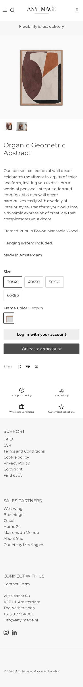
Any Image (23, 671)
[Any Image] (41, 10)
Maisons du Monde (21, 532)
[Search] (14, 10)
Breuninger (14, 514)
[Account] (78, 10)
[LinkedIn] (14, 632)
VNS (56, 671)
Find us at (13, 475)
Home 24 (12, 526)
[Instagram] (6, 632)
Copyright (13, 469)
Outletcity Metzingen (23, 545)
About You (13, 538)
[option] (41, 77)
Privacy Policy (17, 463)
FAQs (8, 439)
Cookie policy (16, 457)
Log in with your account (41, 334)
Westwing (13, 508)
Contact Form (17, 584)
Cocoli (9, 520)
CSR (7, 445)
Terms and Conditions (24, 451)
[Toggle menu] (5, 10)
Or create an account (41, 349)
